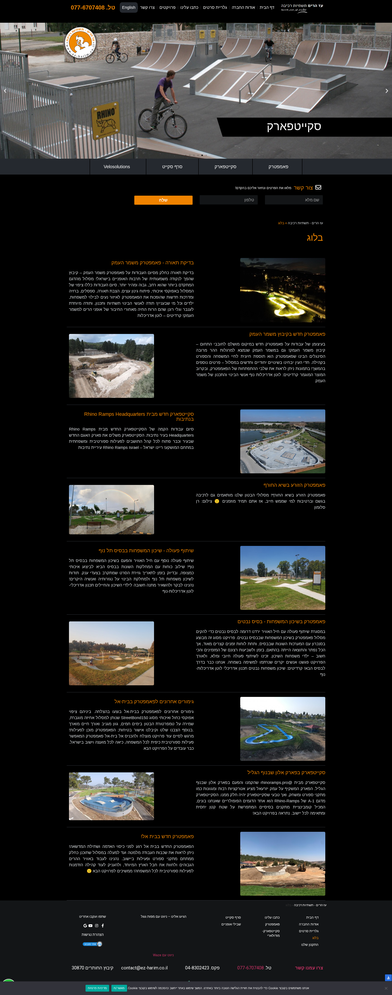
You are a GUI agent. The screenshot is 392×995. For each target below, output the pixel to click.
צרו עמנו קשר (309, 968)
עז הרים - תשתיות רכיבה (305, 223)
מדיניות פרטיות (97, 988)
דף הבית (267, 7)
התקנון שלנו (309, 944)
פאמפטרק (278, 166)
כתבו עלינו (189, 7)
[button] (206, 155)
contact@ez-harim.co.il (144, 968)
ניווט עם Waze (163, 955)
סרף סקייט (172, 166)
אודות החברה (243, 7)
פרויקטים (167, 7)
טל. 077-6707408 (93, 7)
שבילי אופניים (231, 924)
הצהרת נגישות (93, 934)
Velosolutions (117, 166)
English (128, 7)
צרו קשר (147, 7)
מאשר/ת (119, 988)
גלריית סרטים (215, 7)
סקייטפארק (225, 166)
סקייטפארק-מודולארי (271, 933)
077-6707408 (250, 968)
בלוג (315, 938)
